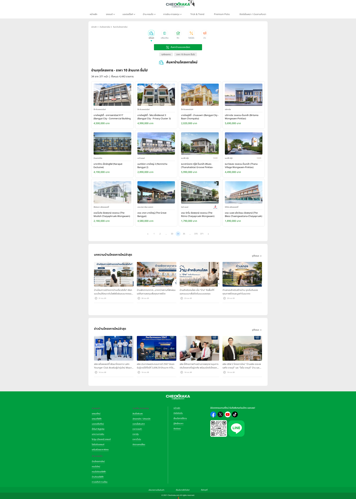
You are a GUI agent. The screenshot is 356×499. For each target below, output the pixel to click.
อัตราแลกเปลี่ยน (139, 444)
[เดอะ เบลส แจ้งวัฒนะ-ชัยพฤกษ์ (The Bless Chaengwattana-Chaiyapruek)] (244, 193)
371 (202, 233)
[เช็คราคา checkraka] (178, 5)
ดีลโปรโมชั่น (178, 413)
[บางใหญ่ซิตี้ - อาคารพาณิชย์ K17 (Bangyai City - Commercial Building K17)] (112, 95)
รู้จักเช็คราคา (178, 423)
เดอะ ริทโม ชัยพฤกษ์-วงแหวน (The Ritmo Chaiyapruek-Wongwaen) (197, 214)
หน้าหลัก (93, 14)
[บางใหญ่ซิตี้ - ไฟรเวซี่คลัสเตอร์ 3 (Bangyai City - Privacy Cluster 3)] (156, 95)
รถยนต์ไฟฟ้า (97, 418)
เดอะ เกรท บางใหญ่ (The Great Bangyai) (151, 214)
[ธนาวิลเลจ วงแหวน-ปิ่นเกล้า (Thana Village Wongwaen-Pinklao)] (244, 144)
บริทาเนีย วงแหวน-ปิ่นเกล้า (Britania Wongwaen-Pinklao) (241, 117)
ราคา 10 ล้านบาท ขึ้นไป (185, 54)
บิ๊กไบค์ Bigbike (98, 429)
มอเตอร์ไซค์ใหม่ (98, 423)
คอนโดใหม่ (96, 466)
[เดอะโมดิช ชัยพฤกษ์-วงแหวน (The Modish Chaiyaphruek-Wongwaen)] (112, 193)
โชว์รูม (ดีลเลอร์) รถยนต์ (101, 439)
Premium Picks (222, 14)
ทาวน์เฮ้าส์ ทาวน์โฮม (99, 482)
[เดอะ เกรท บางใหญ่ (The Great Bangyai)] (156, 193)
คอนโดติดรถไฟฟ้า (99, 471)
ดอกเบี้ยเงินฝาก (139, 423)
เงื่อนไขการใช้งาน (180, 418)
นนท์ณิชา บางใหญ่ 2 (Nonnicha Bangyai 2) (152, 165)
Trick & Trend (197, 14)
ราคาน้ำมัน (137, 439)
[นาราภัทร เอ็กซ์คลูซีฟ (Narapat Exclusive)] (112, 144)
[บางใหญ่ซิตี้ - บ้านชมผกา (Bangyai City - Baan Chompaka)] (200, 95)
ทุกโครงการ (166, 54)
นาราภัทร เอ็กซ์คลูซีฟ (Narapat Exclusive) (108, 165)
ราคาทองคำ (137, 429)
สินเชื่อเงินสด (138, 413)
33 (172, 233)
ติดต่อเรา (177, 428)
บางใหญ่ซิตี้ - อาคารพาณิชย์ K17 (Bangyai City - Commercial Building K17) (112, 117)
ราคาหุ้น (136, 434)
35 (184, 233)
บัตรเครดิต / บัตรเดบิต (141, 418)
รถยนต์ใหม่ (96, 413)
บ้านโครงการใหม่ (98, 461)
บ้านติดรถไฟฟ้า (98, 476)
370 (196, 233)
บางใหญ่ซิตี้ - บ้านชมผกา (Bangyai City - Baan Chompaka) (200, 117)
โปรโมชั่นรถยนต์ (98, 444)
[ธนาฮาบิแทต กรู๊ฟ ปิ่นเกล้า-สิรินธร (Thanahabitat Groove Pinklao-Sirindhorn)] (200, 144)
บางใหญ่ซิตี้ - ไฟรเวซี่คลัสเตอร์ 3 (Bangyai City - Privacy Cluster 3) (154, 117)
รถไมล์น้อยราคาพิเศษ (100, 449)
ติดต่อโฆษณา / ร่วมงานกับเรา (252, 14)
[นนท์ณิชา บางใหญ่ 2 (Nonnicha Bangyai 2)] (156, 144)
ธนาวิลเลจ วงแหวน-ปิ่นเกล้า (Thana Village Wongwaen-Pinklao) (241, 165)
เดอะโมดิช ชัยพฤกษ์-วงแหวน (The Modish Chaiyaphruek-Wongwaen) (112, 214)
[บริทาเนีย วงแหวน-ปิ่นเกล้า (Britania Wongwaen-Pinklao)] (244, 95)
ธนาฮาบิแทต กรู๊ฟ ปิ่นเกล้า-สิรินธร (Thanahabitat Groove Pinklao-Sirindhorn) (197, 165)
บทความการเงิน (98, 434)
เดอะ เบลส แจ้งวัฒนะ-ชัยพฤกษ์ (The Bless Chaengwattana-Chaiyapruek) (243, 214)
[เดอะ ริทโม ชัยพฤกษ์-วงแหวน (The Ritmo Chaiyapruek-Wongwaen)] (200, 193)
